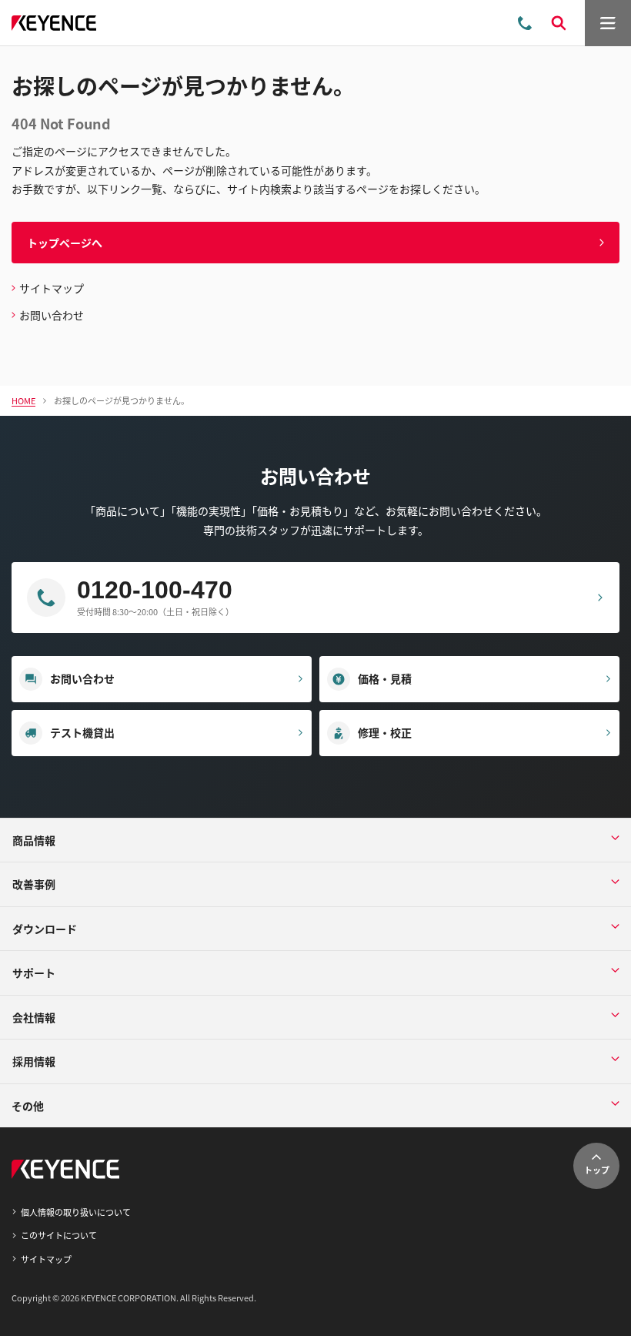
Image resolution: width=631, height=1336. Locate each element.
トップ (596, 1170)
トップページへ (64, 242)
